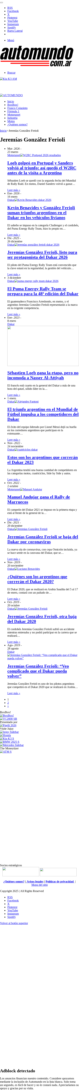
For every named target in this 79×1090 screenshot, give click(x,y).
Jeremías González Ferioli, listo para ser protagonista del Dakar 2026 (42, 255)
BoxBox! (12, 104)
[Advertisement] (39, 808)
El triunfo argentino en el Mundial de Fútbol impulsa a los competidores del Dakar (43, 414)
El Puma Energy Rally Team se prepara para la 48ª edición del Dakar (42, 291)
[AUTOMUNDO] (36, 66)
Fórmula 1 (13, 111)
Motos (11, 121)
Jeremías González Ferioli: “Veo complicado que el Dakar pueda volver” (38, 671)
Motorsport (13, 114)
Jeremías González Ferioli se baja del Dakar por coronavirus (42, 539)
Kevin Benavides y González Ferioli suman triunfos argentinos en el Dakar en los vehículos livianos (41, 212)
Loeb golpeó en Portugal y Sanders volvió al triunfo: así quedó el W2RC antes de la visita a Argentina (41, 168)
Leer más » (13, 190)
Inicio (10, 101)
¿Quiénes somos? (17, 124)
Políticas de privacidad (60, 881)
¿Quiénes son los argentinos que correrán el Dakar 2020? (37, 579)
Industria (12, 117)
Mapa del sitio (39, 884)
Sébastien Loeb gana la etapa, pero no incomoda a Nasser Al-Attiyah (42, 375)
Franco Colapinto (17, 108)
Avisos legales (34, 881)
